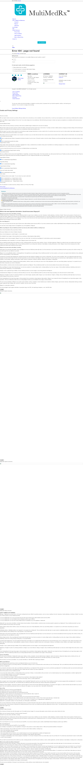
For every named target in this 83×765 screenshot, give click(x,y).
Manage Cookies (62, 83)
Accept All (14, 108)
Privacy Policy (2, 186)
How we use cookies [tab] (4, 115)
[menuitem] (41, 19)
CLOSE (2, 289)
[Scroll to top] (0, 101)
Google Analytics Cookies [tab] (5, 142)
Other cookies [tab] (2, 173)
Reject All (18, 108)
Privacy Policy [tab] (2, 182)
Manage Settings (23, 108)
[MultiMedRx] (41, 17)
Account (19, 0)
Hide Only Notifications (10, 188)
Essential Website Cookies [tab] (5, 123)
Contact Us (61, 77)
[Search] (12, 46)
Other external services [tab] (4, 151)
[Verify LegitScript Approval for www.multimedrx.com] (14, 79)
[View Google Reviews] (21, 79)
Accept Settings (3, 188)
